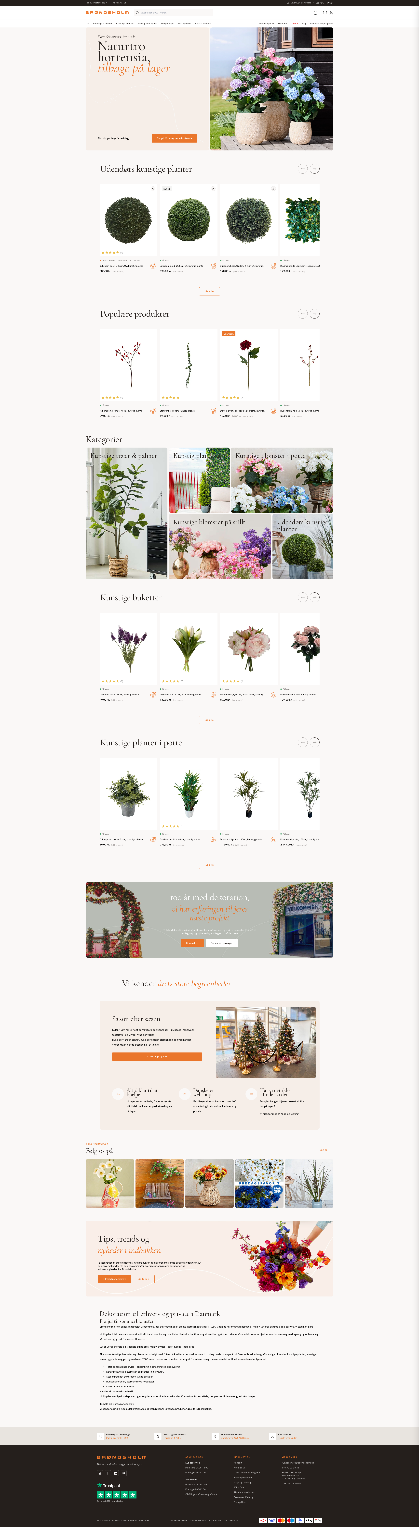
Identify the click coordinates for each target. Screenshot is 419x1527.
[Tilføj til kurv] (153, 266)
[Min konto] (331, 13)
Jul (87, 23)
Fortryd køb (240, 1502)
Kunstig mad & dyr (147, 23)
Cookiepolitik (215, 1520)
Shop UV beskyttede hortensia (174, 138)
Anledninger (265, 23)
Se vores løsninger (222, 943)
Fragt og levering (242, 1482)
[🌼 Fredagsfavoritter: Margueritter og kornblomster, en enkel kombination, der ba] (259, 1183)
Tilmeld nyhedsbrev (114, 1279)
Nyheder (282, 23)
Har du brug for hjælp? (96, 2)
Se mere (127, 513)
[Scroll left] (303, 169)
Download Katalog (243, 1497)
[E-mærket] (124, 1473)
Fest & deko (184, 23)
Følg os (323, 1150)
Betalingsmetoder (243, 1477)
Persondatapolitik (198, 1520)
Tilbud (294, 23)
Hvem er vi (239, 1467)
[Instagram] (100, 1473)
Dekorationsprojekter (321, 23)
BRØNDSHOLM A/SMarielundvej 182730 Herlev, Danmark (293, 1475)
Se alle (209, 291)
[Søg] (137, 12)
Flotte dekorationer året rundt (116, 36)
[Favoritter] (325, 13)
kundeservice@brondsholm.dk (298, 1462)
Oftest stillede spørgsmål (247, 1472)
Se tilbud (143, 1279)
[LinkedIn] (116, 1473)
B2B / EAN (239, 1487)
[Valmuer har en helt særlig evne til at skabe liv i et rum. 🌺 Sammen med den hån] (110, 1183)
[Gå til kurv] (315, 12)
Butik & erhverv (203, 23)
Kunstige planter (125, 23)
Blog (304, 23)
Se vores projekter (157, 1056)
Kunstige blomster (102, 23)
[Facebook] (108, 1473)
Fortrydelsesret (231, 1520)
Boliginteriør (167, 23)
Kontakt (238, 1462)
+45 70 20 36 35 (119, 2)
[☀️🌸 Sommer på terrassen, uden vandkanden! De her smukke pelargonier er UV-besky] (159, 1183)
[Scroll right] (315, 169)
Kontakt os (192, 943)
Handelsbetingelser (179, 1520)
